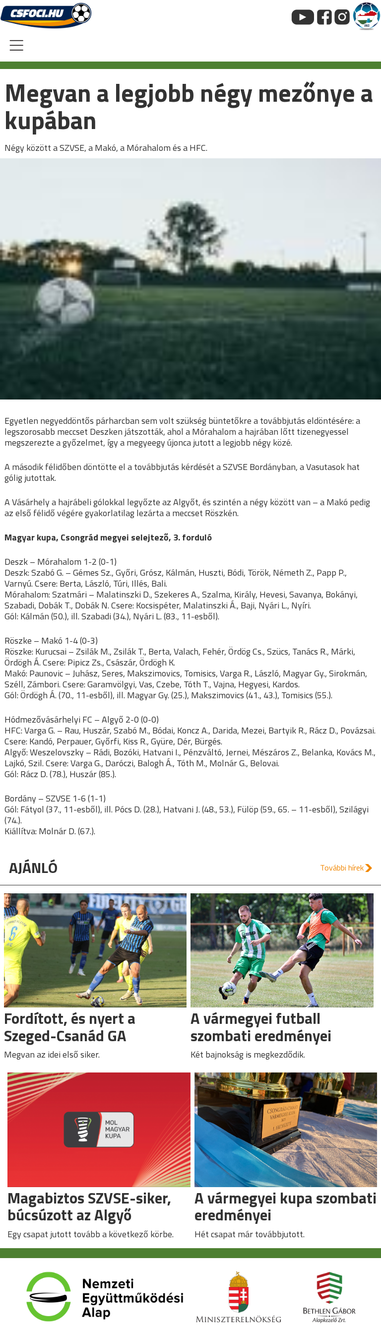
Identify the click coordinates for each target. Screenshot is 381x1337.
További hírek (342, 867)
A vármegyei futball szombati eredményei (260, 1026)
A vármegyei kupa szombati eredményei (285, 1206)
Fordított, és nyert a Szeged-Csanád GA (69, 1026)
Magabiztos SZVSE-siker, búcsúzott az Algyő (89, 1206)
